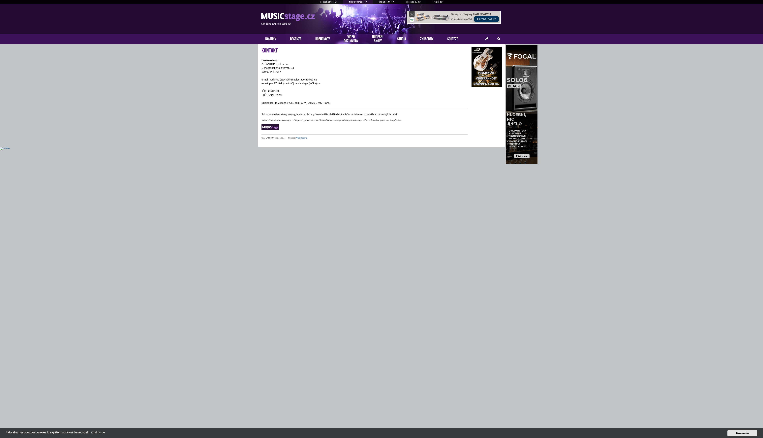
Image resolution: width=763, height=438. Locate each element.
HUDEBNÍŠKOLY (377, 38)
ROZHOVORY (322, 38)
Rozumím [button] (742, 433)
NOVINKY (270, 38)
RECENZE (295, 38)
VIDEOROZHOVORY (351, 38)
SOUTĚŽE (452, 38)
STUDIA (401, 38)
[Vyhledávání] (499, 39)
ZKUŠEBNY (426, 38)
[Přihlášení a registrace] (487, 39)
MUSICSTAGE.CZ (358, 2)
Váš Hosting (301, 138)
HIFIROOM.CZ (413, 2)
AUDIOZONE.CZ (328, 2)
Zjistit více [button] (98, 432)
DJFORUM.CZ (386, 2)
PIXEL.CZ (438, 2)
